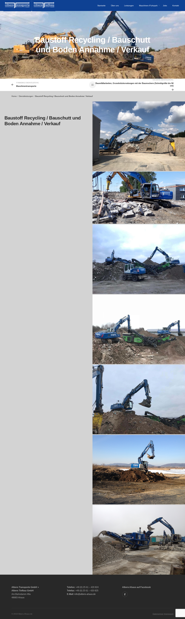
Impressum (168, 614)
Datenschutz (158, 614)
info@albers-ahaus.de (85, 594)
